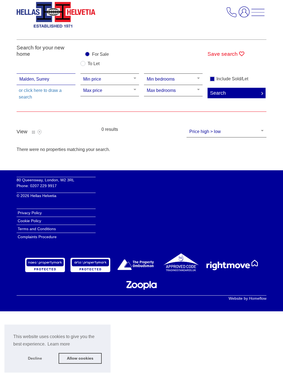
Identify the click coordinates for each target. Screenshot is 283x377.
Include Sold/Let (232, 79)
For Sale (100, 54)
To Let (93, 64)
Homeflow (257, 298)
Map (39, 132)
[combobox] (46, 79)
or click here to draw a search (40, 93)
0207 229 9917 (43, 186)
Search (218, 93)
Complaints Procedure (37, 237)
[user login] (245, 14)
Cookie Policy (29, 221)
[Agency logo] (56, 16)
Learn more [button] (59, 344)
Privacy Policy (30, 213)
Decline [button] (35, 358)
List (33, 132)
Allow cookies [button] (80, 358)
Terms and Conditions (37, 229)
